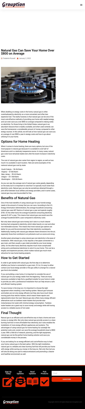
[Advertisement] (42, 25)
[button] (81, 4)
